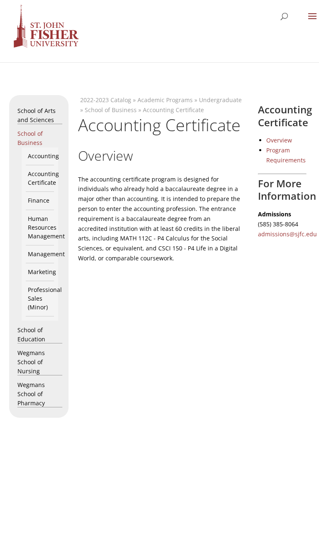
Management (46, 254)
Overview (279, 140)
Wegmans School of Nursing (31, 362)
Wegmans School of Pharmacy (31, 394)
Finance (38, 200)
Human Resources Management (46, 227)
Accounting (43, 156)
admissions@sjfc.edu (287, 234)
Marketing (42, 272)
